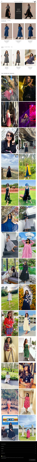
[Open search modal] (33, 1)
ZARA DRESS (18, 67)
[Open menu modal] (2, 1)
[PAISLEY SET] (30, 58)
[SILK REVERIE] (30, 31)
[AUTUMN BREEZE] (18, 31)
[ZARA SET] (6, 58)
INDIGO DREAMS (8, 457)
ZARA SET (6, 67)
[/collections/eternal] (18, 11)
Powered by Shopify (3, 458)
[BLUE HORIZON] (6, 31)
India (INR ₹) (3, 456)
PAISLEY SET (30, 67)
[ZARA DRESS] (18, 58)
